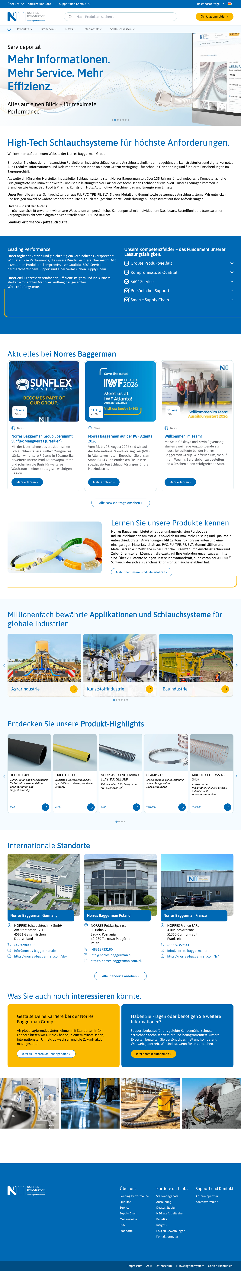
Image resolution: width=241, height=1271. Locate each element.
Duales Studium (166, 1207)
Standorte (126, 1230)
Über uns (14, 3)
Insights (161, 1225)
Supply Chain (128, 1213)
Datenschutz (164, 1265)
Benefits (161, 1219)
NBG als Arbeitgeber (170, 1213)
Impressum (135, 1265)
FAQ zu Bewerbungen (170, 1230)
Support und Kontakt (72, 3)
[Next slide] (236, 665)
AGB (149, 1265)
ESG (122, 1225)
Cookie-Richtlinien (220, 1265)
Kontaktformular (167, 1236)
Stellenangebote (167, 1196)
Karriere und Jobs (39, 3)
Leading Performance (134, 1196)
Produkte (23, 29)
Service (125, 1207)
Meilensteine (128, 1219)
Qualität (125, 1202)
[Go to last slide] (5, 665)
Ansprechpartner (207, 1196)
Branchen (47, 29)
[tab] (112, 120)
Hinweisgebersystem (190, 1265)
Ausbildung (163, 1202)
